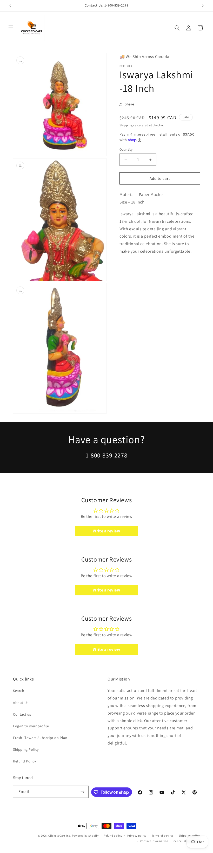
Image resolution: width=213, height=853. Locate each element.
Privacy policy (137, 835)
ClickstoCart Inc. (59, 835)
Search (18, 690)
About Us (21, 702)
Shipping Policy (26, 749)
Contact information (154, 841)
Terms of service (163, 835)
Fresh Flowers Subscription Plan (40, 737)
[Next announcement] (203, 5)
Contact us (22, 714)
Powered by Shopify (85, 835)
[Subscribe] (82, 792)
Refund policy (113, 835)
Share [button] (129, 104)
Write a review (106, 531)
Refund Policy (24, 761)
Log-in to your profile (31, 726)
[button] (11, 28)
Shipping (126, 125)
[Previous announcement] (10, 5)
